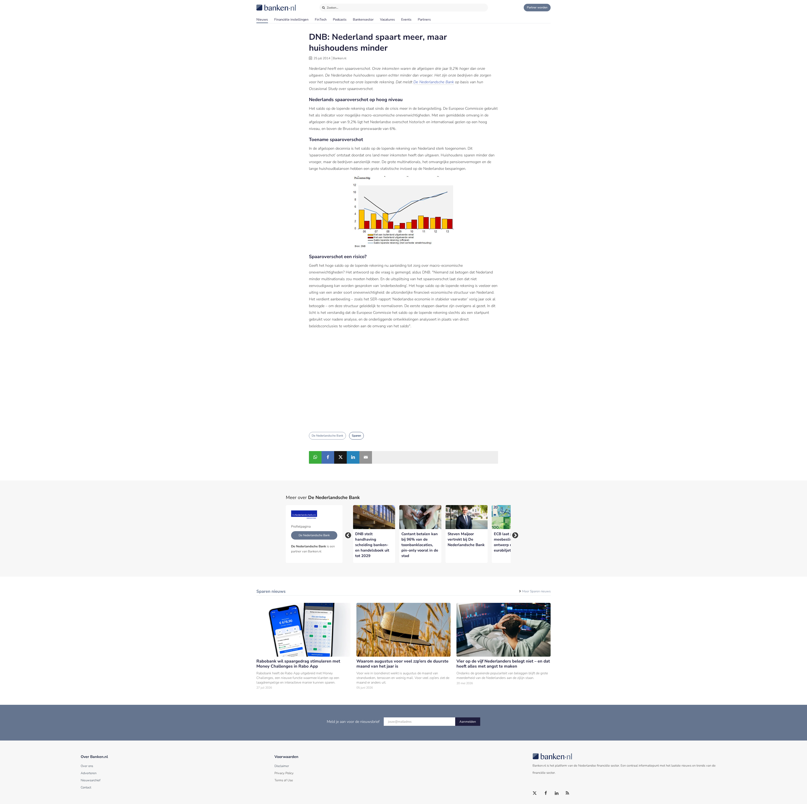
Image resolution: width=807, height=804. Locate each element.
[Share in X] (340, 457)
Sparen (356, 436)
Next (514, 534)
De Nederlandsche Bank (433, 81)
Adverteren (88, 773)
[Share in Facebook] (328, 457)
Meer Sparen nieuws (536, 591)
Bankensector (363, 19)
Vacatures (387, 19)
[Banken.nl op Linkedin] (556, 793)
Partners (424, 19)
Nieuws (262, 19)
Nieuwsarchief (90, 780)
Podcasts (340, 19)
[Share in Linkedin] (353, 457)
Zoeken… (332, 8)
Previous (347, 534)
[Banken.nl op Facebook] (545, 793)
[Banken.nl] (266, 5)
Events (406, 19)
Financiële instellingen (291, 19)
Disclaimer (281, 766)
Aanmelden (467, 722)
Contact (86, 787)
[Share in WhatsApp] (315, 457)
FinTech (321, 19)
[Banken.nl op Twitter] (535, 793)
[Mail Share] (365, 457)
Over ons (87, 766)
